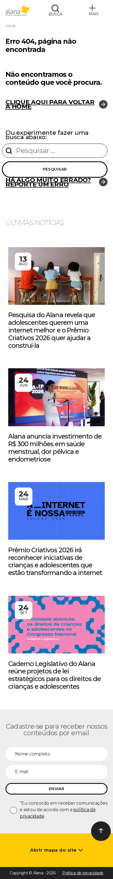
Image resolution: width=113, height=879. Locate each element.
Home (10, 26)
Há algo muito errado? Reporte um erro (48, 182)
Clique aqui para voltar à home (49, 104)
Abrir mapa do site (54, 850)
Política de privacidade (82, 873)
